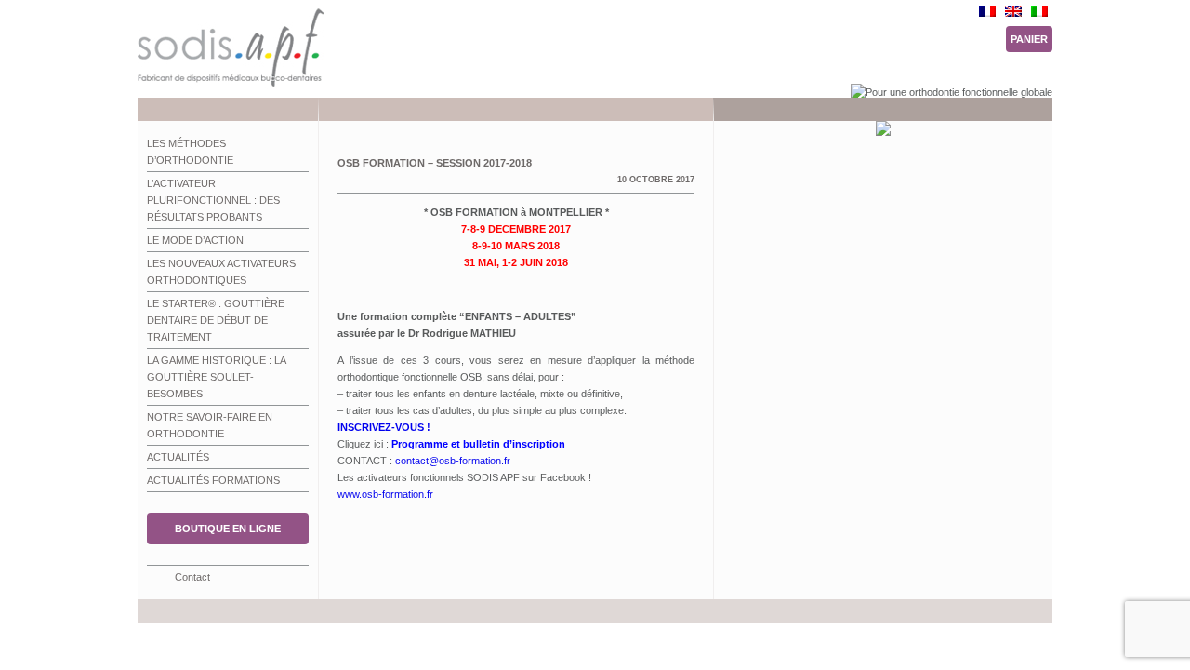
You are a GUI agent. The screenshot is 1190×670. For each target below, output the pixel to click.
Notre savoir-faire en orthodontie (209, 425)
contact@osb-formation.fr (452, 460)
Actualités (178, 456)
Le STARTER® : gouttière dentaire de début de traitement (215, 320)
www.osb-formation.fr (385, 494)
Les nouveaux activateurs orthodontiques (221, 272)
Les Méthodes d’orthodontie (190, 152)
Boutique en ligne (228, 528)
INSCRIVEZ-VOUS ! (383, 427)
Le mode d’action (195, 240)
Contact (192, 577)
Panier (1029, 39)
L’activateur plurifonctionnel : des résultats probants (213, 200)
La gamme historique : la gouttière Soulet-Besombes (216, 377)
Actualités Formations (213, 480)
